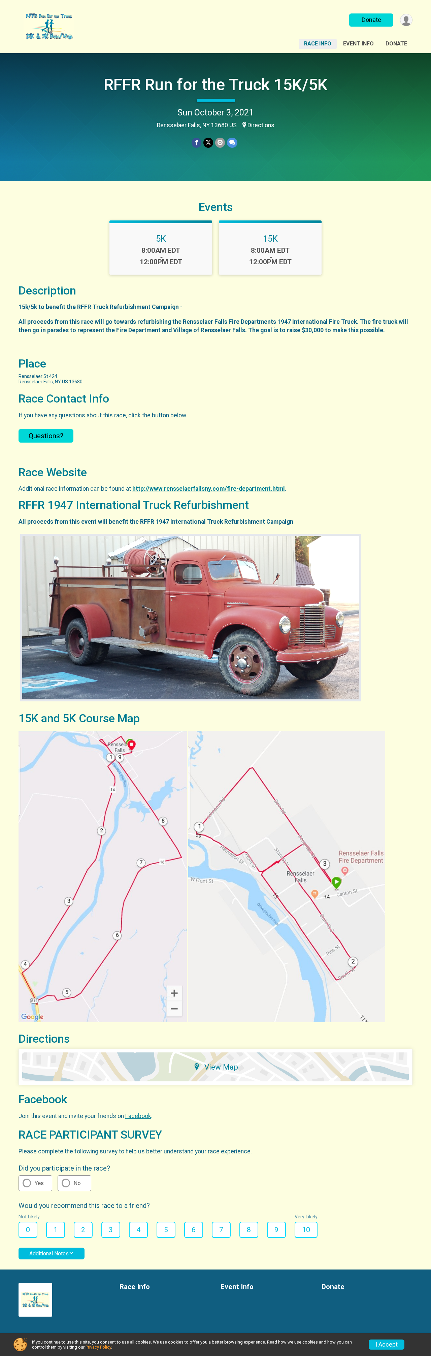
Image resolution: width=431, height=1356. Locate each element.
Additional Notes (49, 1253)
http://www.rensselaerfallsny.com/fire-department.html (208, 488)
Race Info (317, 43)
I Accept (386, 1344)
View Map (221, 1067)
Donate (371, 19)
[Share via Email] (220, 142)
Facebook (138, 1116)
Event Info (358, 43)
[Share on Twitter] (208, 142)
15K (270, 239)
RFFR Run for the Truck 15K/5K (216, 84)
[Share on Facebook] (196, 142)
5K (161, 239)
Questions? (46, 436)
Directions (260, 125)
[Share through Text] (232, 142)
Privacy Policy (98, 1347)
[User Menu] (406, 20)
